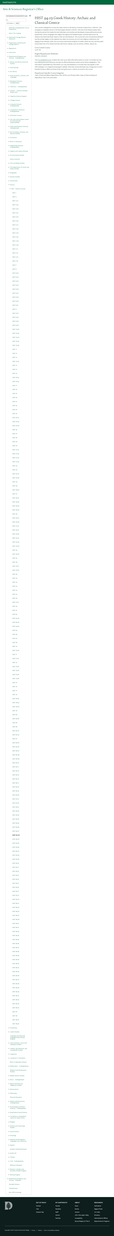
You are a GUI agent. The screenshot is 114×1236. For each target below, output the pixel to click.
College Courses (15, 100)
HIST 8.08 (15, 297)
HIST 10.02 (15, 329)
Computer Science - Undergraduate (16, 105)
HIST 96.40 (15, 992)
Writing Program (15, 1175)
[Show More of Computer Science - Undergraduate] (9, 104)
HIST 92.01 (15, 807)
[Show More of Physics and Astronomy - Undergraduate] (9, 1101)
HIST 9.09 (15, 325)
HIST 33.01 (15, 474)
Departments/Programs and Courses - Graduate (17, 1179)
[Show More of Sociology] (9, 1135)
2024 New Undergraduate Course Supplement (19, 28)
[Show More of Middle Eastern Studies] (9, 1076)
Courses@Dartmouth (44, 60)
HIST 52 (14, 582)
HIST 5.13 (15, 253)
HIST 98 (14, 1016)
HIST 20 (14, 397)
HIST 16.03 (15, 381)
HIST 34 (14, 482)
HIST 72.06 (15, 678)
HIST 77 (14, 690)
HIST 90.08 (15, 755)
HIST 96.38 (15, 983)
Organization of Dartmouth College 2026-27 (17, 43)
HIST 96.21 (15, 927)
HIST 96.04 (15, 911)
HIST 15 (14, 369)
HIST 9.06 (15, 317)
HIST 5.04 (15, 233)
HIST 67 (14, 638)
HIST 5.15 (15, 261)
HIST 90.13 (15, 771)
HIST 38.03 (15, 506)
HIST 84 (14, 727)
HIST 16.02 (15, 377)
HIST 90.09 (15, 759)
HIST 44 (14, 550)
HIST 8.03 (15, 277)
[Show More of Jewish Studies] (9, 1032)
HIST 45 (14, 558)
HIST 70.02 (15, 650)
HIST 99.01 (15, 1020)
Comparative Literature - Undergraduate (17, 110)
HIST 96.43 (15, 1004)
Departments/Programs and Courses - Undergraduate (17, 57)
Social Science (14, 1131)
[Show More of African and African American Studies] (9, 62)
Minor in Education (16, 141)
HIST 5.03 (15, 229)
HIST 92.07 (15, 831)
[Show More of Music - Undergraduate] (9, 1079)
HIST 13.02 (15, 361)
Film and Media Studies (17, 163)
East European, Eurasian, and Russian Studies (19, 132)
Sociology (13, 1135)
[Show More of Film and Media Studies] (9, 163)
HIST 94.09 (15, 859)
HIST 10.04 (15, 337)
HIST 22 (14, 405)
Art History (13, 71)
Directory (97, 1215)
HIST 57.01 (15, 602)
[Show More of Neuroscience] (9, 1089)
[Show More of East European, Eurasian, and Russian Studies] (9, 132)
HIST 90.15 (15, 779)
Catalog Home (13, 1188)
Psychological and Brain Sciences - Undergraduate (18, 1107)
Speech (12, 1145)
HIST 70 (14, 646)
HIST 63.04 (15, 626)
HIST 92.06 (15, 827)
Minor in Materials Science (18, 1062)
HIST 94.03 (16, 835)
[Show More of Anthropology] (9, 67)
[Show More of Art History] (9, 71)
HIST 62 (14, 614)
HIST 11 (14, 349)
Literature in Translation (17, 1058)
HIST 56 (14, 598)
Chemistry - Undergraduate (18, 86)
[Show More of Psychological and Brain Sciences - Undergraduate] (9, 1107)
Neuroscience (14, 1089)
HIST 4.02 (15, 217)
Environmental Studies (17, 155)
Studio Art (13, 1153)
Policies (40, 1230)
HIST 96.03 (15, 907)
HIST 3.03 (15, 209)
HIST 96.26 (15, 943)
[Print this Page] (30, 16)
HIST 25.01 (15, 417)
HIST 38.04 (15, 510)
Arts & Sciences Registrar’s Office (23, 9)
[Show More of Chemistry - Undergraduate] (9, 86)
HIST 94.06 (15, 847)
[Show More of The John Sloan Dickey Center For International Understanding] (9, 119)
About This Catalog (15, 33)
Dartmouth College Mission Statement (17, 38)
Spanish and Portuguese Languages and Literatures (18, 1140)
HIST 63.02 (15, 618)
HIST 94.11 (15, 867)
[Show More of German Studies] (9, 177)
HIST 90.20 (15, 795)
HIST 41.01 (15, 526)
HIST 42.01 (15, 530)
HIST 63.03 (15, 622)
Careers (77, 1212)
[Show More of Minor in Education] (9, 141)
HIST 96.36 (15, 975)
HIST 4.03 (15, 221)
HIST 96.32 (15, 963)
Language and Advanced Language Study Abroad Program (17, 1037)
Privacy (33, 1230)
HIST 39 (14, 514)
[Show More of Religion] (9, 1122)
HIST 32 (14, 466)
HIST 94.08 (15, 855)
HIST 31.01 (15, 450)
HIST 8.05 (15, 285)
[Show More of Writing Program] (9, 1175)
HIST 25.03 (15, 425)
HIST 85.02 (15, 735)
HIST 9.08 (15, 321)
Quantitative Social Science (18, 1112)
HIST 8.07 (15, 293)
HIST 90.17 (15, 783)
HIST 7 (14, 265)
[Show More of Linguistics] (9, 1054)
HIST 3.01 (15, 201)
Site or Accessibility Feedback (51, 1230)
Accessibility (78, 1218)
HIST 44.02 (15, 554)
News (76, 1206)
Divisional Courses (16, 115)
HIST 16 (14, 373)
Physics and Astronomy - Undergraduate (18, 1102)
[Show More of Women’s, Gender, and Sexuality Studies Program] (9, 1169)
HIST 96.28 (15, 951)
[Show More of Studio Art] (9, 1153)
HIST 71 (14, 654)
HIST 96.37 (15, 979)
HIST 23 (14, 409)
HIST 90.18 (15, 787)
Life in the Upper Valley (82, 1215)
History (12, 185)
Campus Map (40, 1212)
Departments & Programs (101, 1221)
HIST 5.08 (15, 245)
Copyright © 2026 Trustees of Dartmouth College (17, 1230)
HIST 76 (14, 686)
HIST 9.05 (15, 313)
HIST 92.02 (15, 811)
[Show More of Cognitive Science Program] (9, 96)
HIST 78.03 (15, 702)
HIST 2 (14, 197)
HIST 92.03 (15, 815)
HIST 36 (14, 486)
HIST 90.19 (15, 791)
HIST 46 (14, 562)
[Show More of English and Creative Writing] (9, 151)
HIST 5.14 (15, 257)
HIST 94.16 (15, 887)
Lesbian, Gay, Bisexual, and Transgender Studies (18, 1049)
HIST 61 (14, 610)
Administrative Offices (100, 1218)
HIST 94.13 (15, 875)
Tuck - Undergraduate (16, 1161)
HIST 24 (14, 413)
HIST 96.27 (15, 947)
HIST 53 (14, 586)
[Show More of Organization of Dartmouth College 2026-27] (8, 43)
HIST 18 (14, 389)
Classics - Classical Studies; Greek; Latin (19, 91)
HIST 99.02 (15, 1024)
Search (17, 23)
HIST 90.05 (15, 747)
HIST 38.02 (15, 502)
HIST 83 (14, 723)
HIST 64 (14, 630)
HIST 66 (14, 634)
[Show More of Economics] (9, 137)
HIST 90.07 (15, 751)
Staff (56, 1212)
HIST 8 (14, 269)
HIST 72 (14, 662)
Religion (12, 1122)
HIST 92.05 (15, 823)
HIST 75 (14, 682)
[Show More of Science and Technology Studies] (9, 1126)
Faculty (57, 1206)
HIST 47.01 (15, 566)
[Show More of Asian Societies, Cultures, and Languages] (9, 75)
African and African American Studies (19, 62)
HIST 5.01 (15, 225)
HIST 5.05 (15, 237)
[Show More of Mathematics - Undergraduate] (9, 1066)
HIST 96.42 (15, 1000)
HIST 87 (14, 739)
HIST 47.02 (15, 570)
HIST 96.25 (15, 939)
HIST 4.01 (15, 213)
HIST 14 (14, 365)
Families (57, 1218)
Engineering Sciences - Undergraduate (17, 146)
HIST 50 (14, 578)
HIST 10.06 (15, 345)
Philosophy (13, 1093)
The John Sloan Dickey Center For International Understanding (19, 121)
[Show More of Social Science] (9, 1131)
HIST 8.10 (15, 305)
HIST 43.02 (15, 542)
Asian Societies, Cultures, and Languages (19, 76)
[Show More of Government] (9, 181)
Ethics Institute (15, 159)
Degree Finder (98, 1209)
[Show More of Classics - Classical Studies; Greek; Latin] (9, 90)
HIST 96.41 (15, 995)
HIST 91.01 (15, 799)
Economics (13, 137)
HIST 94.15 (15, 883)
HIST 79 (14, 711)
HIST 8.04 (15, 281)
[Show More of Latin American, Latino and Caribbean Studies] (9, 1043)
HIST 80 (14, 714)
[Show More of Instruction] (8, 52)
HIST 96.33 (15, 967)
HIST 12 (14, 353)
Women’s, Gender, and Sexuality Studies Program (18, 1170)
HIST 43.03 (15, 546)
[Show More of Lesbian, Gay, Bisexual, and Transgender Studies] (9, 1048)
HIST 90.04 (15, 743)
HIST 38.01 (15, 498)
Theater (12, 1157)
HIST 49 (14, 574)
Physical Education (16, 1097)
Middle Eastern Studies (17, 1076)
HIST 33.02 (15, 478)
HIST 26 (14, 430)
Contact (38, 1206)
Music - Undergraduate (17, 1079)
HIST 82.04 (15, 719)
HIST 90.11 (15, 767)
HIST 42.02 (15, 534)
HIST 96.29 (15, 955)
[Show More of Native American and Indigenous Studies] (9, 1083)
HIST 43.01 (15, 538)
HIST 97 (14, 1012)
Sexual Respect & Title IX (82, 1221)
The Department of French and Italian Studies (19, 168)
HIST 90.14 (15, 775)
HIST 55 (14, 594)
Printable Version (14, 1184)
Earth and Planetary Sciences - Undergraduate (19, 127)
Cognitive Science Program (18, 96)
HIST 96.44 (15, 1008)
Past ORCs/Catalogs (15, 1192)
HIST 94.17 (15, 891)
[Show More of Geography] (9, 173)
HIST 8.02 (15, 273)
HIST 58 (14, 606)
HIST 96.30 (15, 959)
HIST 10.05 (15, 341)
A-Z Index (97, 1212)
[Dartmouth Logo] (9, 2)
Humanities (13, 1028)
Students (58, 1209)
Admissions (97, 1206)
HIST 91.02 (15, 803)
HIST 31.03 (15, 458)
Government (14, 181)
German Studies (15, 177)
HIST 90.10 (15, 763)
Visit (37, 1209)
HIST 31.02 (15, 454)
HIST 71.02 (15, 658)
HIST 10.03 (15, 333)
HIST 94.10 (15, 863)
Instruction (12, 52)
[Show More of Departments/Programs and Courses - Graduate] (8, 1179)
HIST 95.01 (15, 895)
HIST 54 (14, 590)
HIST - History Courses (18, 189)
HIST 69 (14, 642)
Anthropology (14, 67)
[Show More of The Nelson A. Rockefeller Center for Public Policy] (9, 1116)
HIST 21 (14, 401)
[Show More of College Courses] (9, 100)
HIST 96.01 (15, 903)
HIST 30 (14, 446)
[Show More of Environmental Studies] (9, 155)
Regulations (12, 48)
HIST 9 (14, 309)
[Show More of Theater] (9, 1157)
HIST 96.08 (15, 919)
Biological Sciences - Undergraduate (16, 81)
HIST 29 (14, 442)
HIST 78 (14, 694)
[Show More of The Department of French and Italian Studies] (9, 167)
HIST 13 (14, 357)
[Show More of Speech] (9, 1145)
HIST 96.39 (15, 988)
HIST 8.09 (15, 301)
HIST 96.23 (15, 935)
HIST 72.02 (15, 666)
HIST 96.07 (15, 915)
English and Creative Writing (19, 151)
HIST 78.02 (15, 698)
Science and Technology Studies (17, 1126)
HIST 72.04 (15, 674)
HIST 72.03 (15, 670)
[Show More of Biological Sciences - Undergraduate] (9, 81)
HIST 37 (14, 494)
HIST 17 (14, 385)
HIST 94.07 (15, 851)
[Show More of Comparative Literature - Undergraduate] (9, 110)
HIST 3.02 (15, 205)
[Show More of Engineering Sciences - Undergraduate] (9, 145)
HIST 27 (14, 434)
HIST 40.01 (15, 518)
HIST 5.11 (15, 249)
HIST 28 (14, 437)
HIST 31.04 (15, 462)
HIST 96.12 (15, 923)
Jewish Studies (14, 1032)
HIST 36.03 (15, 490)
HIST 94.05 (15, 843)
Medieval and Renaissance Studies (18, 1070)
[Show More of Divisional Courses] (9, 115)
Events (77, 1209)
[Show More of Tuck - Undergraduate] (9, 1161)
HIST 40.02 (15, 522)
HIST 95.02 (15, 899)
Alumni (57, 1215)
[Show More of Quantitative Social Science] (9, 1112)
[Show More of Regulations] (8, 48)
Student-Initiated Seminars (18, 1149)
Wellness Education (16, 1165)
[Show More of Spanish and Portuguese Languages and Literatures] (9, 1139)
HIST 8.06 (15, 289)
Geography (13, 173)
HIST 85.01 (15, 731)
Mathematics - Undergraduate (19, 1066)
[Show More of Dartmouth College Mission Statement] (8, 37)
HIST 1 (14, 193)
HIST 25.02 (15, 421)
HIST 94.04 (15, 839)
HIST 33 (14, 470)
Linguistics (13, 1054)
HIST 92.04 (15, 819)
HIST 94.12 (15, 871)
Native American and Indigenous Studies (16, 1084)
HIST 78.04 (15, 707)
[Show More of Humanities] (9, 1028)
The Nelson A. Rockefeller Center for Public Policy (18, 1117)
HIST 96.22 (15, 931)
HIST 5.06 (15, 241)
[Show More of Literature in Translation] (9, 1058)
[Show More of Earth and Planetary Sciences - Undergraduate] (9, 126)
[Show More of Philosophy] (9, 1093)
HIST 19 (14, 393)
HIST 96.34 (15, 971)
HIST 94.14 (15, 879)
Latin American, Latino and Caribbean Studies (18, 1043)
